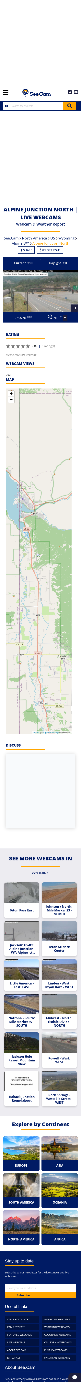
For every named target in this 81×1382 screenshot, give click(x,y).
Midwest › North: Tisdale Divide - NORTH (59, 1021)
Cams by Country (18, 1319)
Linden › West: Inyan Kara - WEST (59, 985)
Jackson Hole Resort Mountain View (21, 1060)
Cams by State (16, 1327)
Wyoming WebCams (57, 1327)
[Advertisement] (40, 42)
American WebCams (57, 1319)
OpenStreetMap (51, 732)
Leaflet (36, 732)
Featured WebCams (19, 1334)
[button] (65, 318)
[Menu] (5, 93)
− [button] (11, 399)
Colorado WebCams (57, 1334)
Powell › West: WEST (59, 1060)
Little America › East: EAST (22, 985)
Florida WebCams (55, 1350)
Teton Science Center (59, 948)
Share (27, 250)
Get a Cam (13, 1358)
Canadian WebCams (57, 1358)
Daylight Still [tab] (58, 263)
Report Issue (50, 250)
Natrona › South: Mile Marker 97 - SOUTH (21, 1021)
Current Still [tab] (23, 263)
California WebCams (58, 1342)
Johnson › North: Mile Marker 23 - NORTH (59, 910)
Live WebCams (16, 1342)
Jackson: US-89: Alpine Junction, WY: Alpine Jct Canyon (21, 948)
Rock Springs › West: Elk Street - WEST (59, 1098)
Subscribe (23, 1295)
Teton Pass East (22, 910)
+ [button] (11, 393)
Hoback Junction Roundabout (22, 1098)
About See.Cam (16, 1350)
